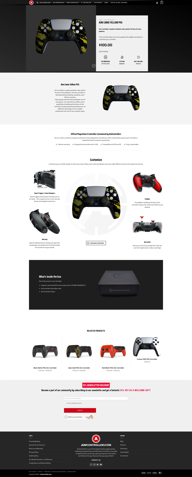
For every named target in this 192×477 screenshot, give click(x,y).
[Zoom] (94, 66)
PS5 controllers (109, 20)
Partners (124, 3)
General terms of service (37, 445)
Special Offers (115, 3)
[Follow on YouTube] (100, 464)
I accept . (74, 403)
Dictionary (123, 448)
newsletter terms (76, 403)
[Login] (157, 2)
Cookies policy (33, 456)
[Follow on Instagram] (94, 464)
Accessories (124, 456)
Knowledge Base (34, 441)
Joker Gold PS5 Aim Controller (79, 368)
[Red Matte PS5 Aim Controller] (113, 351)
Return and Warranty (36, 448)
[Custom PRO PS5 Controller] (147, 346)
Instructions (71, 471)
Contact (40, 471)
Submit (80, 410)
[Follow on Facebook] (91, 464)
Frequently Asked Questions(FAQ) (55, 471)
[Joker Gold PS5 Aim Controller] (79, 351)
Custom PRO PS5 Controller (147, 359)
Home (100, 20)
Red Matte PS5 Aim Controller (113, 368)
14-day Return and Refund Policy (40, 463)
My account (33, 471)
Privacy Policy (33, 452)
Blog (121, 441)
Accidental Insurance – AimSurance (40, 459)
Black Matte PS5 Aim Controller (45, 368)
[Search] (37, 3)
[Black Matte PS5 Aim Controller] (45, 351)
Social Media (124, 452)
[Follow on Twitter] (97, 464)
